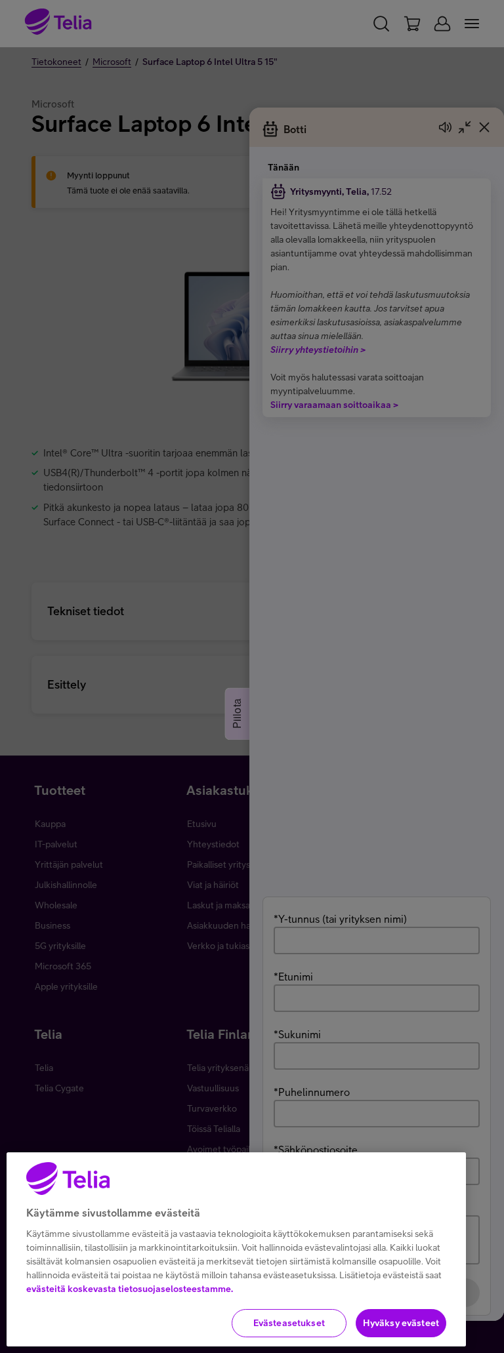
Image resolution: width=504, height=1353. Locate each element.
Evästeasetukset (289, 1323)
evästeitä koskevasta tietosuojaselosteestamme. (129, 1288)
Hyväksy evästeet (401, 1323)
